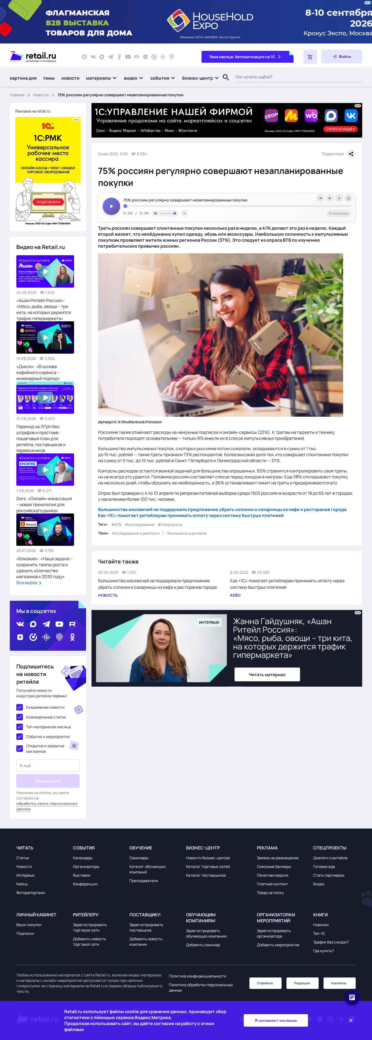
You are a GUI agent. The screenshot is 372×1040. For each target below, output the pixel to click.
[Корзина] (310, 57)
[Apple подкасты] (171, 57)
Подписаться (48, 781)
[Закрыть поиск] (223, 82)
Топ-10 (319, 933)
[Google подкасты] (163, 57)
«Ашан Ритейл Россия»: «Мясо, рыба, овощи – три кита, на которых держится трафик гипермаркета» (43, 309)
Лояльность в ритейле (186, 533)
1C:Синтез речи (339, 213)
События (84, 848)
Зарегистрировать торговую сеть (90, 927)
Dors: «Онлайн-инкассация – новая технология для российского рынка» (44, 504)
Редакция (302, 983)
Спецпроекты (329, 848)
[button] (101, 78)
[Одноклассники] (119, 57)
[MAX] (102, 57)
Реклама (267, 848)
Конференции (85, 883)
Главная (17, 94)
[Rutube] (136, 57)
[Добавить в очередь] (339, 198)
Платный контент (272, 883)
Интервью (25, 875)
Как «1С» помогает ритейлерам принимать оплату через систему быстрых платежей (191, 516)
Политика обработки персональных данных (201, 987)
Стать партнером (328, 875)
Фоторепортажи (30, 892)
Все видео (27, 583)
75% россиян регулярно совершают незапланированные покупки (185, 200)
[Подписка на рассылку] (84, 57)
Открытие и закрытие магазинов (45, 748)
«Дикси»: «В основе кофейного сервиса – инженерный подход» (38, 372)
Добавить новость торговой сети (89, 941)
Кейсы (22, 883)
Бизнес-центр (203, 848)
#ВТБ (116, 524)
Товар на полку (270, 892)
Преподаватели (143, 880)
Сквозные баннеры (274, 866)
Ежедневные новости (45, 707)
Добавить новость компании (145, 941)
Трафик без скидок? (331, 942)
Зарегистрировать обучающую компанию (206, 933)
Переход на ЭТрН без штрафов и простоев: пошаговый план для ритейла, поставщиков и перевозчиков (41, 438)
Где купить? (323, 950)
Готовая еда (324, 866)
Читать (24, 848)
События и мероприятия (48, 736)
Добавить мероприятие (278, 944)
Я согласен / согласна (276, 1020)
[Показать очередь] (348, 198)
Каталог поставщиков (206, 875)
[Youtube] (128, 57)
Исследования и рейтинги (136, 533)
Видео (318, 883)
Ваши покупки (28, 924)
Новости (41, 94)
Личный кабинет (36, 915)
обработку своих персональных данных (47, 806)
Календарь (82, 857)
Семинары (138, 857)
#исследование (139, 524)
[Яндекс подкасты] (154, 57)
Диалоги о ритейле (330, 857)
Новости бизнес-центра (208, 857)
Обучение (140, 848)
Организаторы (86, 866)
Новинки (321, 924)
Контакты (338, 983)
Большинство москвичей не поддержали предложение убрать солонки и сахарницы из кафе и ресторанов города (222, 510)
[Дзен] (145, 57)
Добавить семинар (203, 944)
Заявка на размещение (277, 857)
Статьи (22, 857)
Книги (320, 915)
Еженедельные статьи (46, 717)
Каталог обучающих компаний (147, 869)
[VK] (93, 57)
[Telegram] (110, 57)
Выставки (81, 875)
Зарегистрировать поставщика (146, 927)
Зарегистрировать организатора (274, 933)
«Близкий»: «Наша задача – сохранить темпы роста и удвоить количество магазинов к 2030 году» (44, 568)
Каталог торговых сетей (208, 866)
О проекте (265, 983)
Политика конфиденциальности (197, 976)
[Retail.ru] (41, 56)
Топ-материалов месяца (48, 726)
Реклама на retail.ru (32, 111)
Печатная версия (272, 875)
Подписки (25, 933)
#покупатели (170, 524)
